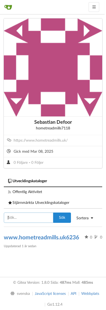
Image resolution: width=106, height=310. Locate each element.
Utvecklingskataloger (30, 181)
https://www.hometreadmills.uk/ (41, 140)
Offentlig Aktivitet (27, 192)
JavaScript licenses (50, 294)
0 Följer (37, 163)
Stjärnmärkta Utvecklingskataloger (41, 203)
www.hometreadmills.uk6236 (41, 237)
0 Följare (21, 163)
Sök (62, 218)
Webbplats (90, 294)
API (73, 294)
